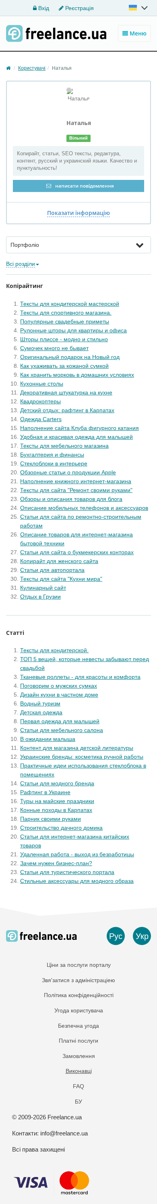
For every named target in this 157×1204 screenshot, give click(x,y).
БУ (78, 1101)
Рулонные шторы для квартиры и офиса (73, 330)
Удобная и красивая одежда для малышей (76, 437)
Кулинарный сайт (43, 587)
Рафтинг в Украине (45, 792)
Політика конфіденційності (79, 995)
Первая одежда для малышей (59, 721)
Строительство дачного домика (61, 827)
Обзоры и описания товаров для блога (71, 499)
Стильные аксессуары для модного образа (77, 881)
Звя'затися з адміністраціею (78, 980)
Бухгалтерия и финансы (52, 454)
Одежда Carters (41, 419)
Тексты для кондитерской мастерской (69, 303)
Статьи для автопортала (52, 570)
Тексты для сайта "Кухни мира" (61, 579)
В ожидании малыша (47, 739)
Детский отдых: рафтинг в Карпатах (67, 410)
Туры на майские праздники (57, 801)
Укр (142, 936)
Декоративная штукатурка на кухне (66, 392)
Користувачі (31, 68)
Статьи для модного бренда (57, 783)
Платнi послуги (78, 1040)
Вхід (43, 8)
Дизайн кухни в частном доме (59, 694)
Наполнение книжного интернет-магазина (75, 481)
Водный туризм (40, 703)
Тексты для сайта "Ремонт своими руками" (76, 490)
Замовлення (78, 1056)
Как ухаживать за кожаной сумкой (64, 366)
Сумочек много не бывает (54, 348)
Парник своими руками (50, 819)
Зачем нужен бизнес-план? (56, 863)
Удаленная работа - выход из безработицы (77, 854)
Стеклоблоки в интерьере (53, 463)
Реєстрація (79, 8)
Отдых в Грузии (40, 596)
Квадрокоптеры (40, 401)
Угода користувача (78, 1010)
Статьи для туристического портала (67, 872)
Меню (137, 33)
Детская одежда (41, 712)
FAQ (78, 1086)
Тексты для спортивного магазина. (66, 312)
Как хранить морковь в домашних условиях (77, 374)
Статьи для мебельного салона (61, 730)
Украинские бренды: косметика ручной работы (81, 756)
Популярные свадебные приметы (64, 321)
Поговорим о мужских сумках (58, 685)
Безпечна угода (78, 1025)
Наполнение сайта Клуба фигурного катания (79, 428)
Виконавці (79, 1071)
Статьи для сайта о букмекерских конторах (77, 552)
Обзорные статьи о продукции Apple (68, 472)
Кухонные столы (41, 383)
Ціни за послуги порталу (79, 965)
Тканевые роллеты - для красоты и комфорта (80, 677)
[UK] (139, 7)
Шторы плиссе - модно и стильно (64, 339)
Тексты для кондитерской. (54, 650)
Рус (115, 936)
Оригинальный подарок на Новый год (70, 357)
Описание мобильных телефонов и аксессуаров (84, 508)
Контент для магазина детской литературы (76, 748)
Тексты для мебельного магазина (64, 445)
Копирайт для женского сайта (59, 561)
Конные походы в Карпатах (56, 810)
